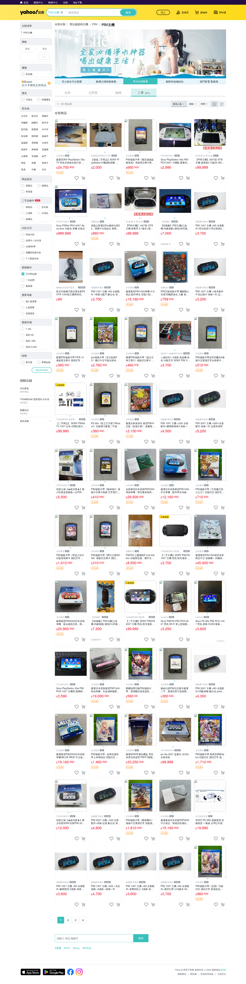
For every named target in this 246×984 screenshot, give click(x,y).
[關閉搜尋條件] (62, 12)
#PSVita (87, 948)
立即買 (92, 92)
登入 (163, 12)
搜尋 (140, 938)
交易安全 (221, 973)
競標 (118, 92)
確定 (44, 57)
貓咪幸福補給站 (174, 81)
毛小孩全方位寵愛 (72, 81)
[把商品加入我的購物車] (83, 178)
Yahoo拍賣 (32, 12)
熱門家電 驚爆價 (209, 81)
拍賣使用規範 (207, 973)
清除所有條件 (41, 370)
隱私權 (193, 973)
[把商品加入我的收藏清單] (77, 178)
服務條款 (182, 973)
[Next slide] (84, 135)
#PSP (67, 948)
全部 (67, 92)
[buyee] (36, 83)
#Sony (76, 948)
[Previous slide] (57, 135)
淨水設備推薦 (140, 81)
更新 (223, 969)
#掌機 (58, 948)
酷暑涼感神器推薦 (106, 81)
